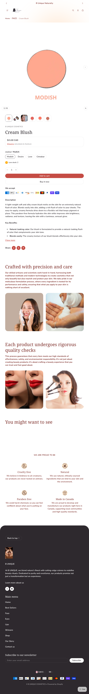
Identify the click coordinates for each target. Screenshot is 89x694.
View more (10, 240)
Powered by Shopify (55, 684)
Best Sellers (10, 607)
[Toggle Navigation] (7, 10)
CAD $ (40, 672)
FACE (14, 18)
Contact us (10, 646)
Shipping (10, 144)
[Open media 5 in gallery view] (32, 118)
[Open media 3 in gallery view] (24, 118)
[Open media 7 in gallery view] (47, 118)
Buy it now (44, 181)
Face (7, 613)
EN (50, 672)
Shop (7, 635)
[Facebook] (7, 589)
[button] (73, 10)
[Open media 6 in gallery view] (39, 118)
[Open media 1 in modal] (44, 67)
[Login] (78, 10)
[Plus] (16, 170)
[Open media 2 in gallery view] (16, 118)
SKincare (9, 630)
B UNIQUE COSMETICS (37, 684)
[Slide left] (6, 3)
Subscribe (76, 660)
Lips (7, 624)
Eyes (7, 619)
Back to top (12, 538)
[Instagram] (12, 589)
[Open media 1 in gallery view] (8, 118)
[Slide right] (82, 3)
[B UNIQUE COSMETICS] (17, 10)
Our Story (9, 641)
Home (7, 18)
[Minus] (7, 170)
